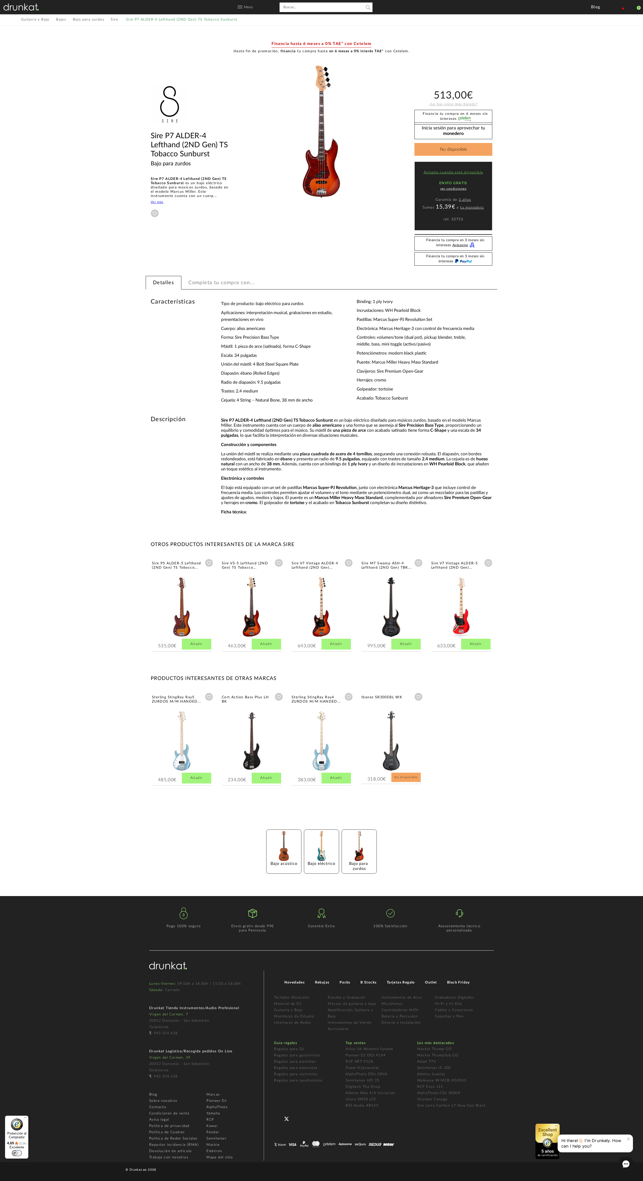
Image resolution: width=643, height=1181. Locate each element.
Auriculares (338, 1029)
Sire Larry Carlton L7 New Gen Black (451, 1105)
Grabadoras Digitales (454, 997)
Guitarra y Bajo (288, 1010)
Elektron (214, 1151)
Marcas (213, 1094)
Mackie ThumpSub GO (437, 1055)
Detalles (163, 282)
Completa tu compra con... (221, 282)
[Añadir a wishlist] (155, 213)
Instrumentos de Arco (402, 997)
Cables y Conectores (454, 1010)
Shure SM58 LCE (361, 1099)
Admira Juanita (431, 1074)
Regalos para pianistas (295, 1061)
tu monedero (472, 207)
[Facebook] (278, 1118)
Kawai (212, 1126)
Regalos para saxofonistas (298, 1080)
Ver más (157, 202)
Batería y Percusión (400, 1016)
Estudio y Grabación (347, 997)
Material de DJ (287, 1004)
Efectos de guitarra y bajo (352, 1004)
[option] (321, 131)
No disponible (453, 149)
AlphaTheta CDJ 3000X (438, 1093)
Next (506, 605)
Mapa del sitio (219, 1157)
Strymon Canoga (432, 1099)
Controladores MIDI (400, 1010)
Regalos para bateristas (295, 1068)
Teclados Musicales (291, 997)
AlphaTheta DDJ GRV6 (367, 1074)
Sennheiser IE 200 (434, 1068)
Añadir (196, 644)
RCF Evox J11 (430, 1087)
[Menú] (25, 1119)
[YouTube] (298, 1118)
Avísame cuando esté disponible (453, 172)
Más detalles (166, 618)
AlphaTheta (217, 1107)
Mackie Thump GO (434, 1049)
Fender (212, 1132)
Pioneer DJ (216, 1101)
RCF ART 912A (359, 1061)
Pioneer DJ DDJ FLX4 (366, 1055)
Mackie (213, 1145)
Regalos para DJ (289, 1049)
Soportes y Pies (449, 1016)
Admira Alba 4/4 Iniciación (370, 1093)
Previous (137, 605)
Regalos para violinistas (296, 1074)
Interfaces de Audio (292, 1022)
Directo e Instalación (401, 1022)
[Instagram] (308, 1118)
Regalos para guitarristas (297, 1055)
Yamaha (213, 1113)
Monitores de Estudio (294, 1016)
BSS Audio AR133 (362, 1105)
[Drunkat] (21, 7)
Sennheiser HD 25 (362, 1080)
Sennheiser (216, 1138)
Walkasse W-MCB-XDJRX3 (441, 1080)
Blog (153, 1094)
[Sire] (169, 129)
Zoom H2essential (362, 1068)
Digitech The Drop (363, 1087)
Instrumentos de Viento (350, 1022)
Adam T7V (426, 1061)
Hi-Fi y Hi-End (448, 1004)
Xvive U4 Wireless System (369, 1049)
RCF (210, 1119)
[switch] (17, 1153)
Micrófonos (392, 1004)
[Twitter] (288, 1120)
